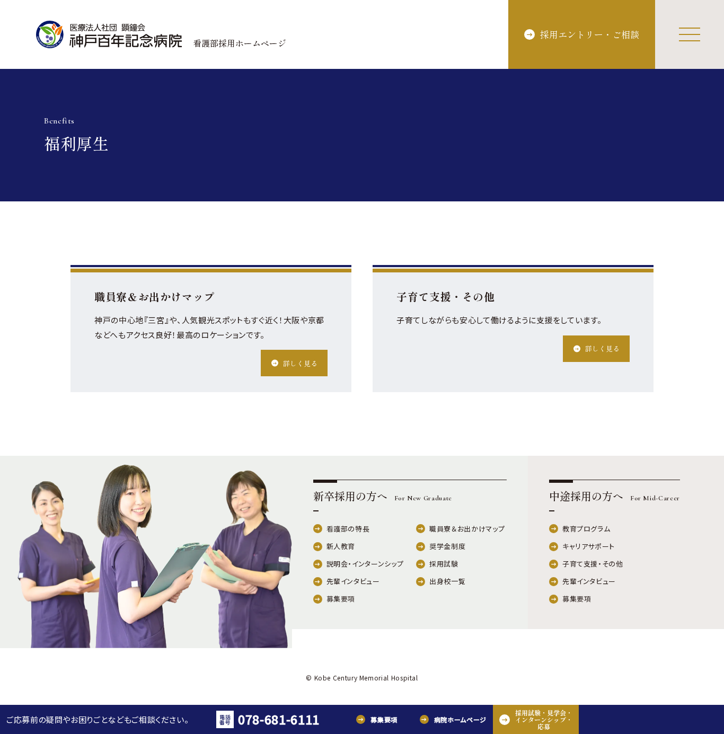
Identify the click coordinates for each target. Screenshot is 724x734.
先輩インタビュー (353, 581)
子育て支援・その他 (592, 564)
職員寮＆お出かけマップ (467, 529)
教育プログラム (586, 529)
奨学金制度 (447, 546)
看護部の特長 (348, 529)
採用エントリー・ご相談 (589, 34)
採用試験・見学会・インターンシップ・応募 (543, 719)
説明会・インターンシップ (365, 564)
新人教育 (341, 546)
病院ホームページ (460, 719)
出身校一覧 (447, 581)
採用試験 (443, 564)
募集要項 (341, 599)
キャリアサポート (588, 546)
